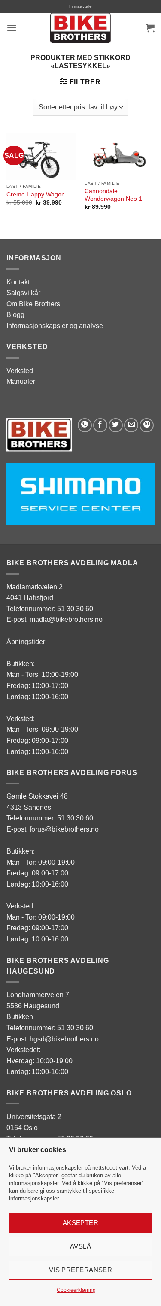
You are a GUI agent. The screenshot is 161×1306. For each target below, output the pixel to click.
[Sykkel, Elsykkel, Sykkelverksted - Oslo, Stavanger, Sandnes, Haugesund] (81, 28)
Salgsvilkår (23, 292)
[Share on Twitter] (116, 425)
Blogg (15, 314)
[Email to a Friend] (131, 425)
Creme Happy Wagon (35, 194)
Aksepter (81, 1222)
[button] (11, 27)
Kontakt (18, 282)
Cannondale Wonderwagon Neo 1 (113, 195)
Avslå (80, 1246)
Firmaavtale (80, 6)
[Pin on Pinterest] (147, 425)
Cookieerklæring (76, 1290)
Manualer (20, 381)
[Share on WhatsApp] (85, 425)
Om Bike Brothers (33, 304)
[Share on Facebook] (100, 425)
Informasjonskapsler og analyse (54, 325)
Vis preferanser (80, 1269)
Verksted (19, 370)
